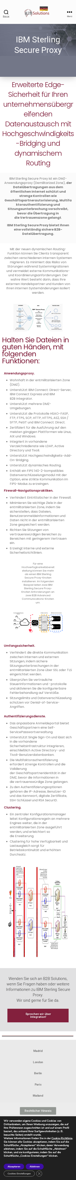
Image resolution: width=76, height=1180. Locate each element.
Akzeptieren (14, 1166)
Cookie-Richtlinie (61, 1138)
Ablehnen (35, 1166)
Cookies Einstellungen (19, 1173)
